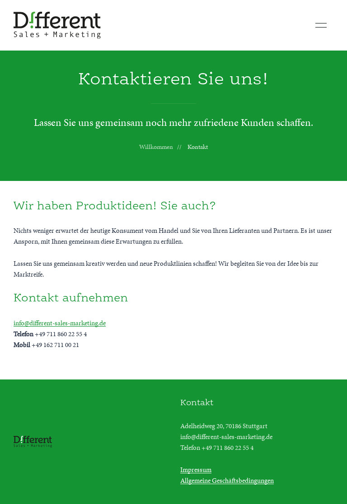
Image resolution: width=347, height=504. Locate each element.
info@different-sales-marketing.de (60, 323)
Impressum (195, 469)
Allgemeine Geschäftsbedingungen (227, 480)
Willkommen (156, 146)
